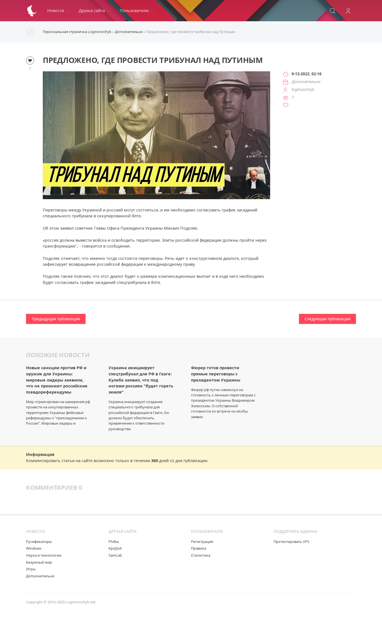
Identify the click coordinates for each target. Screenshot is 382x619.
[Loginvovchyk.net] (32, 10)
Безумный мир (39, 562)
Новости (55, 10)
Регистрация (202, 541)
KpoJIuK (115, 548)
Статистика (200, 555)
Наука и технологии (43, 555)
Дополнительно (129, 31)
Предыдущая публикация (56, 318)
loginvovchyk (303, 89)
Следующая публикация (327, 318)
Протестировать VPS (291, 541)
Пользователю (134, 10)
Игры (31, 568)
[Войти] (348, 10)
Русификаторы (39, 541)
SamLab (115, 555)
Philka (114, 541)
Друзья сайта (92, 10)
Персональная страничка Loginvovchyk (77, 31)
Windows (33, 548)
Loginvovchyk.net (81, 601)
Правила (198, 548)
